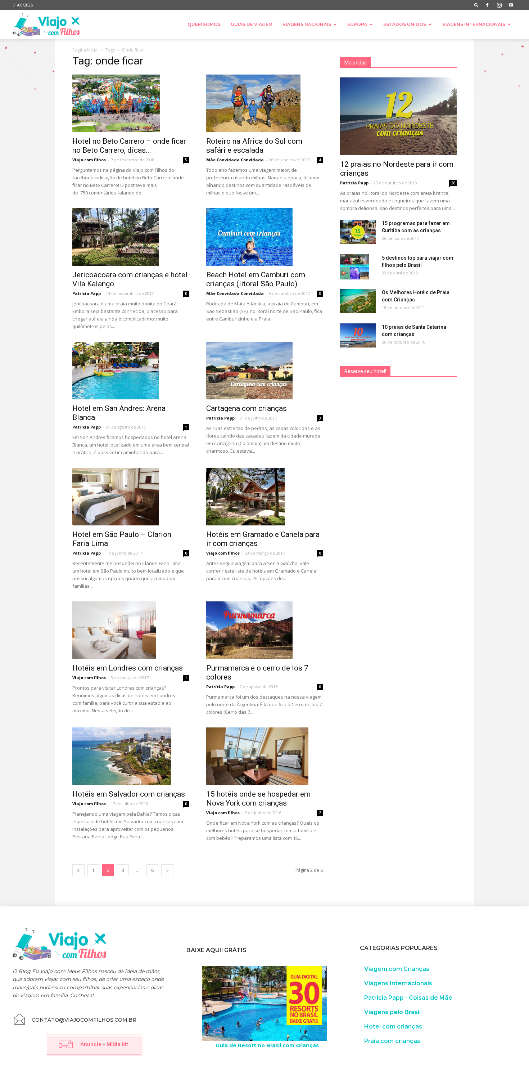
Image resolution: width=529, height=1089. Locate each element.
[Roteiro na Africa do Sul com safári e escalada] (264, 103)
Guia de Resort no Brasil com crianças (267, 1045)
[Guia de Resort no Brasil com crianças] (264, 1003)
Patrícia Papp (86, 293)
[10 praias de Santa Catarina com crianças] (358, 335)
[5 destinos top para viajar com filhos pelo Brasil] (354, 266)
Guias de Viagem (251, 24)
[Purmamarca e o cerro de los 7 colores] (264, 630)
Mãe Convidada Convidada (235, 159)
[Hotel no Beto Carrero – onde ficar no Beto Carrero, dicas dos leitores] (130, 103)
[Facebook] (487, 5)
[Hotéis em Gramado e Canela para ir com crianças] (264, 496)
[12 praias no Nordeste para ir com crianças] (398, 116)
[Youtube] (511, 5)
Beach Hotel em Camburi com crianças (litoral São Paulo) (255, 279)
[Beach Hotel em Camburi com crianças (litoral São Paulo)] (264, 237)
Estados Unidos (404, 24)
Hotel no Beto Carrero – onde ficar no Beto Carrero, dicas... (129, 145)
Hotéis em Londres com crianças (127, 668)
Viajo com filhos (89, 159)
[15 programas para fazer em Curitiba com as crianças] (358, 232)
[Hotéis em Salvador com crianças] (130, 756)
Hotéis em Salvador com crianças (128, 794)
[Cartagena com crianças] (264, 370)
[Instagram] (499, 5)
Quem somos (204, 24)
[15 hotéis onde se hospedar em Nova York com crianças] (264, 756)
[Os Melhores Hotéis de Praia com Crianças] (358, 301)
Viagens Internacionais (473, 24)
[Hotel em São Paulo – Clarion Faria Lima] (130, 496)
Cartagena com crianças (246, 408)
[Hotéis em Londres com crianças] (130, 630)
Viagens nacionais (306, 24)
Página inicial (85, 50)
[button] (476, 5)
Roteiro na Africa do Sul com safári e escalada (254, 145)
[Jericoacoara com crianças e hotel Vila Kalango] (130, 237)
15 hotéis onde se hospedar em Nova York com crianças (258, 798)
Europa (357, 24)
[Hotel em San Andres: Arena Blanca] (130, 370)
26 (453, 182)
